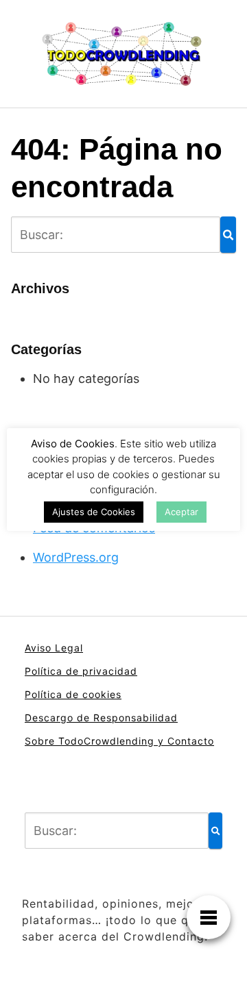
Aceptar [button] (181, 511)
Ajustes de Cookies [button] (93, 511)
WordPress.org (76, 557)
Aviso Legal (54, 648)
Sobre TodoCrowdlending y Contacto (119, 741)
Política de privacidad (81, 671)
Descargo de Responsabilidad (101, 717)
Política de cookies (73, 694)
